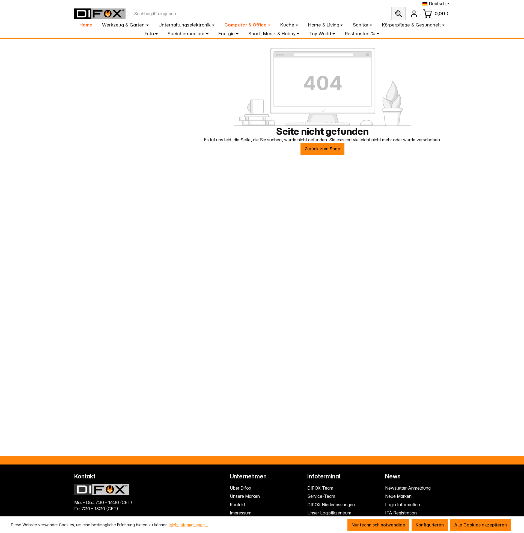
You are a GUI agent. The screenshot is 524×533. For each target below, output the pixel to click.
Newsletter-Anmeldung (408, 488)
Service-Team (321, 496)
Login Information (402, 504)
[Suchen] (398, 13)
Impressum (240, 513)
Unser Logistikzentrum (329, 513)
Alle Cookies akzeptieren (480, 525)
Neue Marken (398, 496)
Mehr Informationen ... (188, 524)
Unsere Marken (245, 496)
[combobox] (260, 13)
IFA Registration (401, 513)
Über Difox (240, 488)
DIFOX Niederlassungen (331, 504)
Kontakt (237, 504)
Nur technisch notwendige (378, 525)
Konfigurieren (430, 525)
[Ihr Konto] (414, 14)
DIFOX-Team (320, 488)
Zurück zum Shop (322, 148)
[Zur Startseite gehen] (100, 13)
